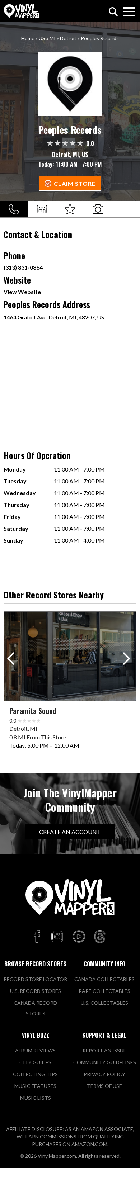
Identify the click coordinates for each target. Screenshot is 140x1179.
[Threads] (100, 937)
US (42, 38)
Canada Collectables (104, 979)
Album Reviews (35, 1050)
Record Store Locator (35, 979)
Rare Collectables (104, 991)
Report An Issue (104, 1050)
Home (27, 38)
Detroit (68, 38)
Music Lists (35, 1098)
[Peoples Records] (70, 84)
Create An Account (70, 831)
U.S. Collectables (104, 1003)
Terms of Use (104, 1086)
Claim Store (74, 183)
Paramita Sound (32, 710)
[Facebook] (38, 937)
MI (53, 38)
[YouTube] (78, 937)
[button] (128, 660)
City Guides (35, 1062)
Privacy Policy (104, 1074)
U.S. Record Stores (35, 991)
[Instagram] (57, 937)
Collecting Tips (35, 1074)
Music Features (35, 1086)
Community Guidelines (104, 1062)
